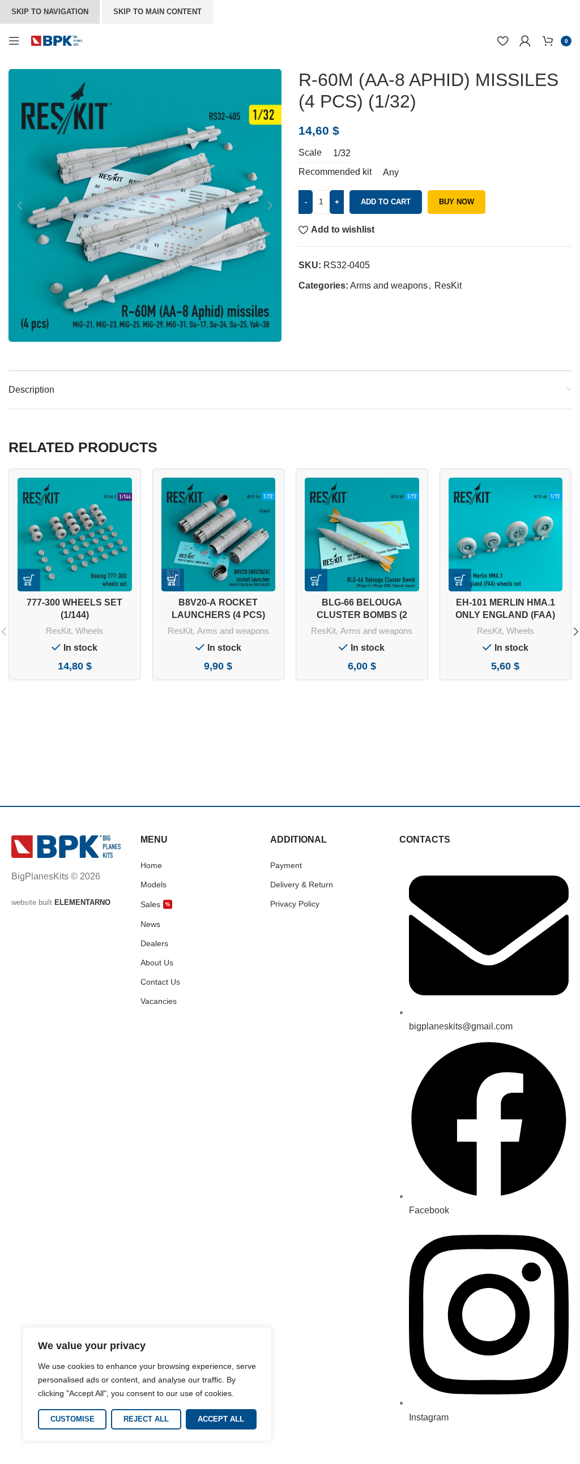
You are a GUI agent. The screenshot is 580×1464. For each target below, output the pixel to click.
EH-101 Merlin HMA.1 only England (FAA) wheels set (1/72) (505, 615)
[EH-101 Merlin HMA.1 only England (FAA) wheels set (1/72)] (506, 535)
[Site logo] (56, 40)
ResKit (448, 285)
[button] (19, 205)
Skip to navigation (49, 11)
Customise (72, 1419)
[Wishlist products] (503, 40)
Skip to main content (157, 11)
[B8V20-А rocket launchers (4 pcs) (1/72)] (218, 535)
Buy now (456, 202)
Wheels (89, 631)
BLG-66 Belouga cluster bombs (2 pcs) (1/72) (362, 615)
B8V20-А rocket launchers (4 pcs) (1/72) (218, 615)
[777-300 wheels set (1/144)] (75, 535)
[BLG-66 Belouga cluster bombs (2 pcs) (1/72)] (362, 535)
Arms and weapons (389, 285)
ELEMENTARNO (82, 902)
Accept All (221, 1419)
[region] (147, 1384)
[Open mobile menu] (14, 40)
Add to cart (386, 202)
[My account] (525, 40)
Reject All (146, 1419)
